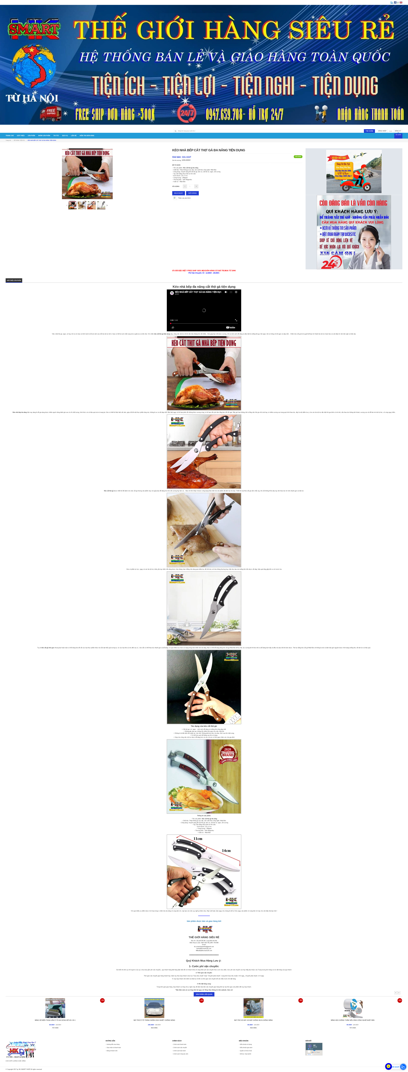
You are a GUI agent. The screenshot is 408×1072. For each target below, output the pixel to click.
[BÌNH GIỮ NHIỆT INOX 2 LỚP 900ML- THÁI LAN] (55, 1011)
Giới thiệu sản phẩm (14, 280)
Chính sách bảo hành (179, 1050)
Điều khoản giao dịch (246, 1047)
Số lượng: (176, 186)
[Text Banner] (354, 232)
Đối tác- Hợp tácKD (245, 1054)
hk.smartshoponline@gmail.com (204, 946)
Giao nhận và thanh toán (114, 1047)
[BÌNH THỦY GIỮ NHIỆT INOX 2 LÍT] (353, 1011)
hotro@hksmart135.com (203, 948)
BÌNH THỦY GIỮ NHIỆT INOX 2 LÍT (353, 1020)
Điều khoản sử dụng (246, 1044)
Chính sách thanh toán (179, 1044)
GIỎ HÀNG (192, 193)
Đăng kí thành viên (112, 1050)
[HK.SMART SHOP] (21, 1049)
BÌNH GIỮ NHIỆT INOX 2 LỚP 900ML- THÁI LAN (55, 1020)
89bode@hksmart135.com (204, 950)
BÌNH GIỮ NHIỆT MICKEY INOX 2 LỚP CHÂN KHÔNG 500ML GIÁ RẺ (154, 1020)
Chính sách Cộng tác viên (180, 1054)
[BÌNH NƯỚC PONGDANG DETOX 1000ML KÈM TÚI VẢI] (253, 1011)
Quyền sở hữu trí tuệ (246, 1050)
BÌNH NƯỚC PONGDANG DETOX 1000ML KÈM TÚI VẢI (253, 1020)
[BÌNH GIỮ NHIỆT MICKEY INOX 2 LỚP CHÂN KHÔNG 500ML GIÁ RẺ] (154, 1011)
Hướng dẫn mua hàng (113, 1044)
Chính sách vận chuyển (180, 1047)
